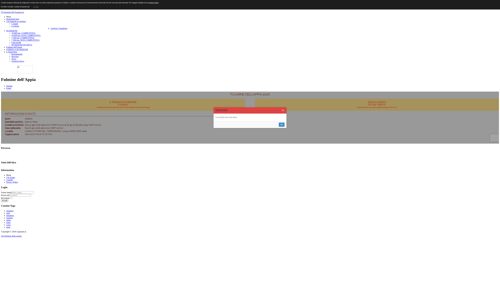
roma (8, 222)
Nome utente (6, 192)
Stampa (9, 86)
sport (8, 227)
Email (8, 88)
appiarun (9, 211)
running (9, 218)
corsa (8, 225)
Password (5, 195)
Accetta (35, 7)
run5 (8, 213)
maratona (10, 215)
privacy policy (153, 3)
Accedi (4, 201)
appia (8, 220)
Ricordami (5, 198)
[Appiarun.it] (12, 12)
